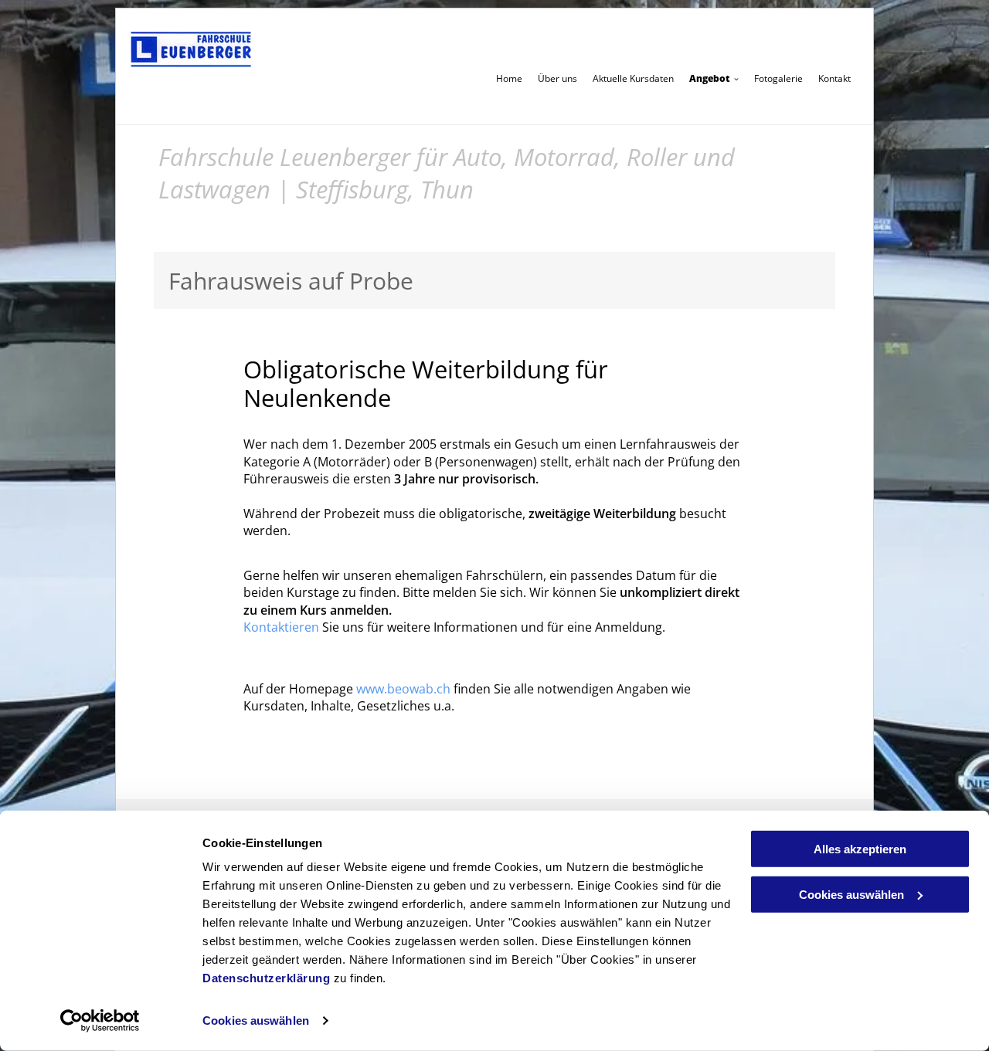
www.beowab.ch (403, 688)
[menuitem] (509, 78)
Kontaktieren (281, 627)
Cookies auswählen (255, 1020)
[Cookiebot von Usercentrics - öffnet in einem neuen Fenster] (100, 1020)
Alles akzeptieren (860, 849)
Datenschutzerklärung (266, 978)
